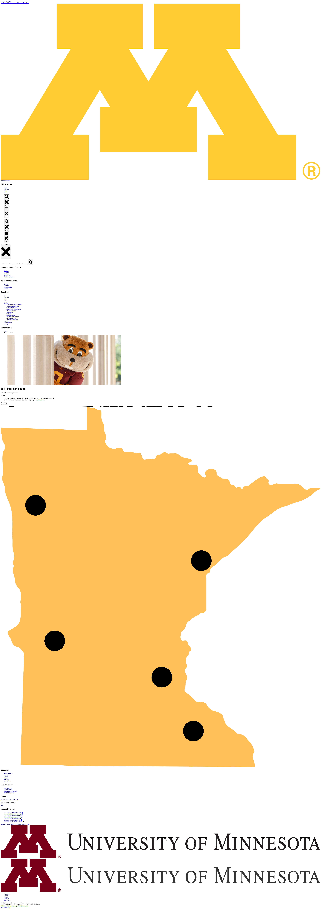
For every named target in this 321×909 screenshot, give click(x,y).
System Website (8, 773)
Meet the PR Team (9, 792)
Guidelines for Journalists (10, 791)
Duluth (6, 776)
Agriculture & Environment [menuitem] (14, 304)
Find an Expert (8, 788)
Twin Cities (7, 781)
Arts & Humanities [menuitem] (12, 307)
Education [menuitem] (10, 312)
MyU (5, 188)
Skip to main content (6, 1)
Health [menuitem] (9, 313)
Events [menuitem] (6, 324)
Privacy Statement (5, 906)
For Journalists (8, 287)
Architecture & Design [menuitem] (13, 306)
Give (5, 192)
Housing (6, 271)
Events (6, 288)
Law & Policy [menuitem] (11, 315)
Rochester (6, 779)
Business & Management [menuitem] (14, 309)
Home (5, 331)
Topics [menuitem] (6, 303)
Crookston (7, 775)
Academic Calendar (9, 277)
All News (6, 285)
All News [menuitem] (6, 321)
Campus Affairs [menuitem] (11, 310)
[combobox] (20, 264)
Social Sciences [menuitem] (11, 318)
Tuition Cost (7, 275)
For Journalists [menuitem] (8, 322)
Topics (6, 284)
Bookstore (6, 274)
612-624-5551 (14, 799)
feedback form (40, 400)
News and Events (5, 180)
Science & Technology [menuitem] (13, 316)
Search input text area (6, 263)
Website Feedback (5, 907)
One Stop (6, 189)
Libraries (6, 272)
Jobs (5, 191)
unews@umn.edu (5, 799)
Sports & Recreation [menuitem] (12, 319)
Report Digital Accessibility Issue (20, 906)
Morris (6, 778)
